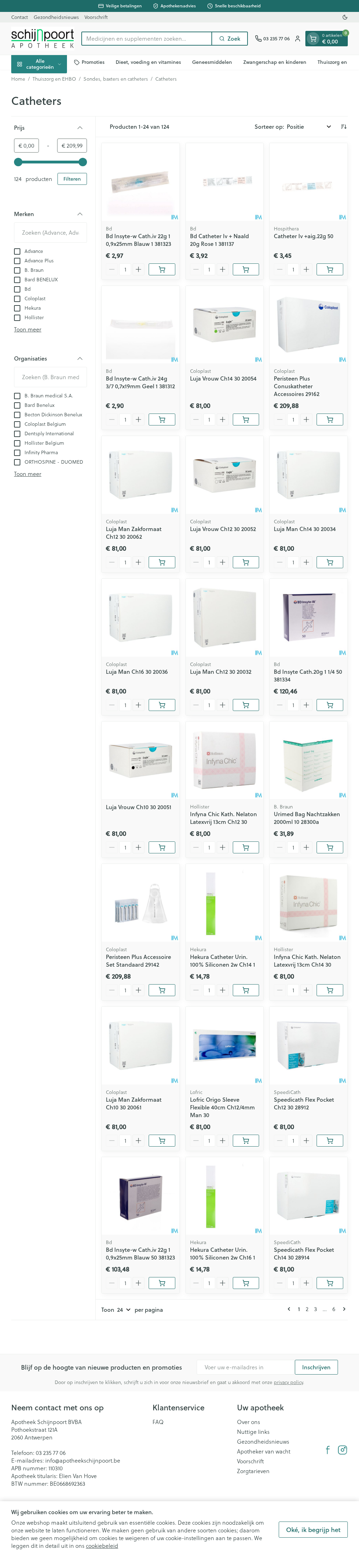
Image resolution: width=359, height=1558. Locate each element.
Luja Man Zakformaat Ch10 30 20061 (134, 1103)
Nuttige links (253, 1432)
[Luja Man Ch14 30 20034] (308, 475)
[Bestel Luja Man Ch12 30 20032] (246, 705)
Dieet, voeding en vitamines (148, 62)
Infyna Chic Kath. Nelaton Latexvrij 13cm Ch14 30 (307, 960)
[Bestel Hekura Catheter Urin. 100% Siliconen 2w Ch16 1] (246, 1283)
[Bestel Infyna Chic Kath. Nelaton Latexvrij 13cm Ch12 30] (246, 847)
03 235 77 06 (51, 1453)
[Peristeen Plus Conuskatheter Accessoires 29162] (308, 325)
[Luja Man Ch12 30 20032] (225, 618)
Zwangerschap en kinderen (274, 62)
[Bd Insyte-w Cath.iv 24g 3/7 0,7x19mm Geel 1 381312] (141, 325)
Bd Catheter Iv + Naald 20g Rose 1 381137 (219, 240)
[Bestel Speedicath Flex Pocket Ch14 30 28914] (330, 1283)
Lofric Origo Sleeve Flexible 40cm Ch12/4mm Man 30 (222, 1107)
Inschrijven (316, 1367)
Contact (19, 17)
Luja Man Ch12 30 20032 (220, 671)
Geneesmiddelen (212, 62)
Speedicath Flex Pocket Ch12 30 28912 (304, 1103)
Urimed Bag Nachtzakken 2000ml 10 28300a (307, 818)
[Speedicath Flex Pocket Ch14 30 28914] (308, 1196)
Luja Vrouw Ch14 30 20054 (223, 378)
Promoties (93, 62)
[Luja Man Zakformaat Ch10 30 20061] (141, 1045)
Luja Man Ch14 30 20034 (305, 529)
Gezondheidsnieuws (56, 17)
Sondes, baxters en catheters (115, 78)
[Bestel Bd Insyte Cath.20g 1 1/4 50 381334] (330, 705)
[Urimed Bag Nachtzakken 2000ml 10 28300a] (308, 760)
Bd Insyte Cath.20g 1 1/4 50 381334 (308, 675)
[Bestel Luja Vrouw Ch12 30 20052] (246, 562)
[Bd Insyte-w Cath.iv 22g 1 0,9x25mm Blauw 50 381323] (141, 1196)
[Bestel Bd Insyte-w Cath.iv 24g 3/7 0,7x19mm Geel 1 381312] (162, 419)
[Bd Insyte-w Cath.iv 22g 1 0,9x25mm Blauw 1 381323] (141, 182)
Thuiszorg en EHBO (54, 78)
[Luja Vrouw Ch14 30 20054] (225, 325)
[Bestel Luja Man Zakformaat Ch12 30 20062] (162, 562)
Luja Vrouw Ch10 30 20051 (138, 807)
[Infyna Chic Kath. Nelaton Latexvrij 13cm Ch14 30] (308, 903)
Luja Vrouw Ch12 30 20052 (223, 529)
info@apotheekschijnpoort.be (82, 1460)
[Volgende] (343, 1309)
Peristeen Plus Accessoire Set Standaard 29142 (138, 960)
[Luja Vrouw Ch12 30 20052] (225, 475)
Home (18, 78)
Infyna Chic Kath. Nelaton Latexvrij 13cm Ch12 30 (223, 818)
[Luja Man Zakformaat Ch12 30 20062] (141, 475)
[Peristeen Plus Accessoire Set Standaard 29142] (141, 903)
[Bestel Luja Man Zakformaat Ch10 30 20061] (162, 1141)
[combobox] (146, 39)
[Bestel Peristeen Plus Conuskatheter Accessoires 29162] (330, 419)
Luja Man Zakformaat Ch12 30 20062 (134, 532)
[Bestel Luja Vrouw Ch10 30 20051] (162, 847)
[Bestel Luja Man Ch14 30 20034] (330, 562)
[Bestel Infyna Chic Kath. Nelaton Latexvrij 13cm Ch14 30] (330, 990)
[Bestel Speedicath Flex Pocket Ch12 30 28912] (330, 1141)
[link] (290, 1309)
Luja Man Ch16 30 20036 (137, 671)
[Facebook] (328, 1450)
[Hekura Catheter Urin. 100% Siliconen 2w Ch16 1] (225, 1196)
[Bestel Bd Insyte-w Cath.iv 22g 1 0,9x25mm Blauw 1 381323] (162, 269)
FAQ (158, 1422)
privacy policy (288, 1382)
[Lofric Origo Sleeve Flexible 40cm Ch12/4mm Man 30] (225, 1045)
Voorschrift (96, 17)
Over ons (248, 1422)
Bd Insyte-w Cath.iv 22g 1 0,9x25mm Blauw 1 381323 (138, 240)
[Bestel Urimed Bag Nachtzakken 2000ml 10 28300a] (330, 847)
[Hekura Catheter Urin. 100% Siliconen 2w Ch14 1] (225, 903)
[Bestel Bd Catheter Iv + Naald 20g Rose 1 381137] (246, 269)
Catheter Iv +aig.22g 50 (303, 236)
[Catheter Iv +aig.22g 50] (308, 182)
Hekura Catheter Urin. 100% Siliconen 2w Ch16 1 (222, 1253)
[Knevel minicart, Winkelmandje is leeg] (313, 38)
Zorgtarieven (253, 1471)
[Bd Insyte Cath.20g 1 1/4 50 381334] (308, 618)
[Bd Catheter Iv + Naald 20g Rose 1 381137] (225, 182)
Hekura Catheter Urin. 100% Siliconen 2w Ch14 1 (222, 960)
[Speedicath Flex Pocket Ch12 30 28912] (308, 1045)
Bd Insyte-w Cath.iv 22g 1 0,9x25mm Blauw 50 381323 (140, 1253)
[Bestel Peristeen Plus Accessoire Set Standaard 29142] (162, 990)
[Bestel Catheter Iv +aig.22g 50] (330, 269)
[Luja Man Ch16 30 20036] (141, 618)
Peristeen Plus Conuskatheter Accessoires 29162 (296, 386)
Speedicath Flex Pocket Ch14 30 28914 (304, 1253)
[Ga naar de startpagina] (42, 38)
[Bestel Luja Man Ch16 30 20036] (162, 705)
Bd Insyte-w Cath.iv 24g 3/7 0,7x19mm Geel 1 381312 (140, 382)
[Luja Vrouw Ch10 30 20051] (141, 760)
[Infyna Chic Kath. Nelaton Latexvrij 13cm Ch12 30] (225, 760)
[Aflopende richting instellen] (343, 126)
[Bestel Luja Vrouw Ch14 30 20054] (246, 419)
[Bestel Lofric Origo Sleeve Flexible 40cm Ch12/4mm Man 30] (246, 1141)
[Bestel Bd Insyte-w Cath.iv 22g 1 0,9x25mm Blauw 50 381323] (162, 1283)
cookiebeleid (102, 1546)
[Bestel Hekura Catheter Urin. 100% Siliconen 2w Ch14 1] (246, 990)
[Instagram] (342, 1450)
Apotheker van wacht (263, 1451)
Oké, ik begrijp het (313, 1529)
